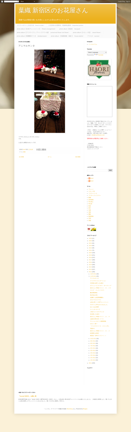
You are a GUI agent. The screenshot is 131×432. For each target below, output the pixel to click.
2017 (90, 260)
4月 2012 (93, 353)
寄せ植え (91, 201)
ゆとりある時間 (94, 307)
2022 (90, 248)
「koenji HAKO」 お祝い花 (27, 396)
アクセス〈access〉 (94, 36)
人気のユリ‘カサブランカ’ (97, 311)
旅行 (90, 208)
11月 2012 (93, 276)
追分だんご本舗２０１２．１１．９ (100, 316)
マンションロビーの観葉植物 (98, 321)
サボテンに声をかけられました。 (99, 304)
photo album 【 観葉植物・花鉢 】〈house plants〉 (67, 36)
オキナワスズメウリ (95, 300)
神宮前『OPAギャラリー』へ (98, 335)
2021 (90, 250)
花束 (90, 210)
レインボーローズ (95, 309)
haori (92, 178)
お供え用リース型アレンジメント (99, 302)
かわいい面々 (93, 323)
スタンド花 (92, 191)
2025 (90, 240)
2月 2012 (93, 357)
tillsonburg (70, 409)
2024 (90, 243)
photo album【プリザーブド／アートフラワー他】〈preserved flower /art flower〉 (43, 32)
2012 (90, 271)
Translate (100, 55)
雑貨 (24, 151)
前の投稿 (77, 157)
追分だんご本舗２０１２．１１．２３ (100, 288)
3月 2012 (93, 355)
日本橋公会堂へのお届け (97, 283)
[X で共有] (41, 149)
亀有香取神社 (93, 292)
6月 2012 (93, 348)
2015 (90, 264)
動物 (90, 197)
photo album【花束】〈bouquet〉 (70, 29)
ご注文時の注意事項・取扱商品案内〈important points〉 (66, 25)
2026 (90, 238)
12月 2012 (93, 274)
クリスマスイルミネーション (98, 280)
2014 (90, 267)
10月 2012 (93, 338)
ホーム (49, 157)
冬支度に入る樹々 (95, 314)
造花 (90, 218)
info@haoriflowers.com (98, 135)
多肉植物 (91, 199)
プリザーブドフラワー (95, 195)
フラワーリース (93, 193)
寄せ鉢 (90, 203)
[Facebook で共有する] (43, 149)
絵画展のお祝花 (94, 333)
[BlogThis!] (39, 149)
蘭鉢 (90, 214)
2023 (90, 245)
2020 (90, 252)
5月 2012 (93, 350)
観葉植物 (91, 216)
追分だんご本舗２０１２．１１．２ (100, 331)
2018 (90, 257)
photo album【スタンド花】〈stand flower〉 (87, 32)
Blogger (85, 409)
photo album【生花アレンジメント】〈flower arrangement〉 (36, 29)
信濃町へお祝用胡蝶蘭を (97, 297)
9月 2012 (93, 341)
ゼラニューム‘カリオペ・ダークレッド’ (101, 285)
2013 (90, 269)
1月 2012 (93, 360)
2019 (90, 255)
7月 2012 (93, 345)
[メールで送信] (37, 149)
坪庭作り (92, 328)
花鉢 (90, 212)
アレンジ (91, 189)
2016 (90, 262)
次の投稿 (21, 157)
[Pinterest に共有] (45, 149)
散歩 (90, 206)
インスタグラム (93, 44)
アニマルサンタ (94, 278)
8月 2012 (93, 343)
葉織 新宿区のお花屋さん (53, 10)
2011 (90, 363)
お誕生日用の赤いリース (97, 319)
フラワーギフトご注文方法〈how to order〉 (31, 25)
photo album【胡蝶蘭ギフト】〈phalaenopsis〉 (32, 36)
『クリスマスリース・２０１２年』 (100, 326)
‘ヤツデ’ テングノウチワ (97, 290)
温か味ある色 (93, 295)
